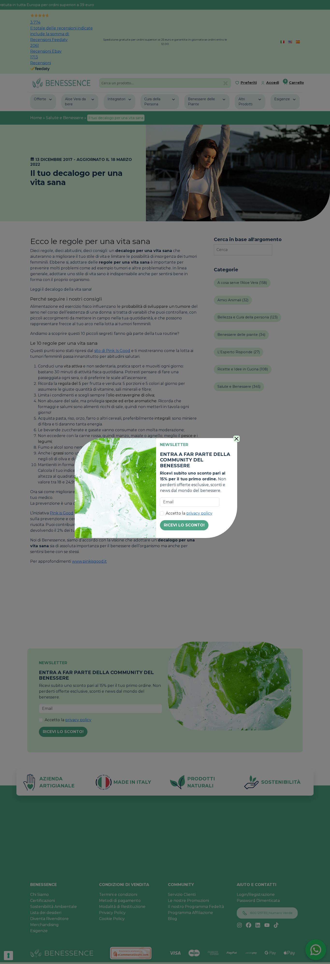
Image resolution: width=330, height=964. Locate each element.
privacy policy (199, 513)
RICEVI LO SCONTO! (184, 525)
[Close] (236, 439)
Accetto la (189, 513)
